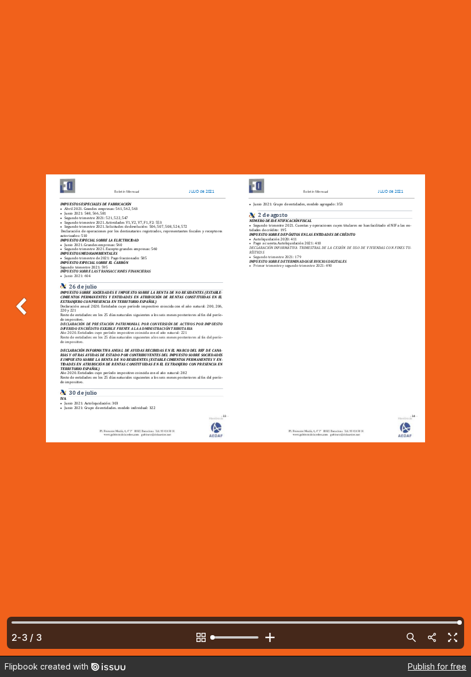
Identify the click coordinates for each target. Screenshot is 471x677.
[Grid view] (201, 637)
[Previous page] (23, 328)
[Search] (411, 637)
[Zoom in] (270, 637)
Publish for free (437, 666)
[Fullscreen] (452, 637)
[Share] (432, 637)
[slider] (235, 637)
